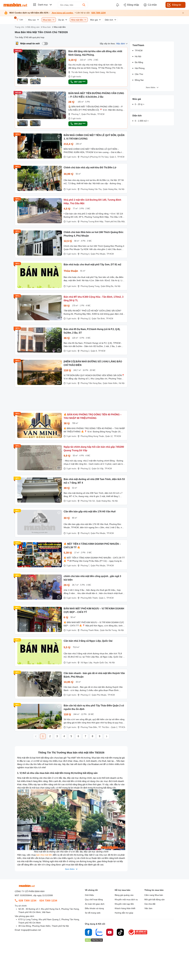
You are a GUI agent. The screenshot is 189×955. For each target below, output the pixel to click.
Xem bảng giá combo (62, 13)
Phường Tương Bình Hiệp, (92, 221)
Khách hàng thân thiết (125, 908)
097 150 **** (79, 82)
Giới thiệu (89, 895)
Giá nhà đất (149, 904)
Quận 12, (109, 436)
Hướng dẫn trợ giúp (124, 913)
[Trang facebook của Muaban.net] (88, 933)
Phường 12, (86, 318)
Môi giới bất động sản (154, 899)
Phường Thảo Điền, (89, 727)
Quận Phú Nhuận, (89, 114)
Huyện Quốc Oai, (100, 662)
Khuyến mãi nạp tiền (124, 904)
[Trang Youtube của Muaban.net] (109, 933)
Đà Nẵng (139, 62)
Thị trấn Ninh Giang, (79, 72)
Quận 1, (102, 598)
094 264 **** (79, 124)
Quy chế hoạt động (94, 899)
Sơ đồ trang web (92, 913)
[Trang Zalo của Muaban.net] (99, 933)
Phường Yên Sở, (88, 501)
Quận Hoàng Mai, (110, 189)
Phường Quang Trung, (90, 286)
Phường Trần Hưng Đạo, (91, 383)
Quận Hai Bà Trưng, (108, 630)
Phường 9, (85, 533)
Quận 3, (113, 157)
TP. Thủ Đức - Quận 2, (108, 727)
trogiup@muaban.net (31, 930)
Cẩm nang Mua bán (153, 895)
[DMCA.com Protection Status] (94, 941)
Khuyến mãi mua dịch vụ (126, 899)
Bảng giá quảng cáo (124, 895)
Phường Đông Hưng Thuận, (93, 436)
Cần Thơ (139, 74)
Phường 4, (85, 254)
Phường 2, (85, 351)
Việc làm (148, 908)
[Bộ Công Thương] (138, 935)
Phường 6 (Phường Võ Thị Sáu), (95, 157)
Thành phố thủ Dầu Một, (115, 221)
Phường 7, (76, 114)
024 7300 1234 (48, 900)
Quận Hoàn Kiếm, (110, 383)
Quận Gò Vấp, (98, 468)
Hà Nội (121, 189)
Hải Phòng (140, 68)
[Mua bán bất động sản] (15, 5)
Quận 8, (94, 351)
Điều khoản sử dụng (94, 908)
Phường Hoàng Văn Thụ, (91, 189)
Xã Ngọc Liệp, (87, 662)
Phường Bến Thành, (89, 598)
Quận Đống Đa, (107, 286)
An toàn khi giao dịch (94, 904)
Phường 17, (86, 695)
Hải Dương (110, 72)
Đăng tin (176, 5)
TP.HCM (100, 114)
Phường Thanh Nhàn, (90, 630)
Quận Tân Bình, (98, 318)
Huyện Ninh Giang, (97, 72)
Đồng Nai (139, 80)
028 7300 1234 (98, 13)
